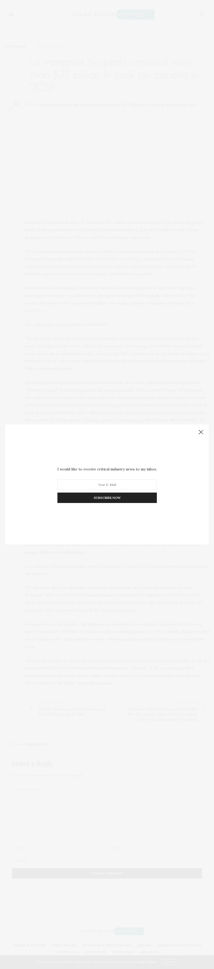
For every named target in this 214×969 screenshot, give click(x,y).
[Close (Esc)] (201, 432)
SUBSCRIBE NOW (107, 498)
